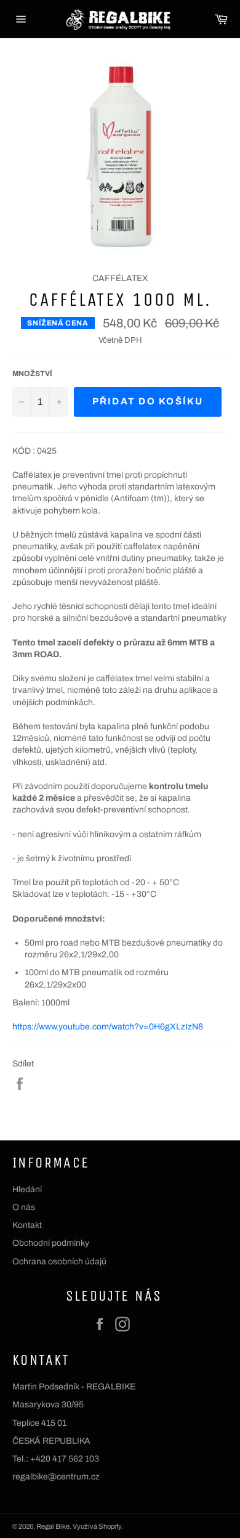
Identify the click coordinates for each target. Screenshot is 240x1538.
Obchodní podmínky (50, 1243)
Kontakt (27, 1225)
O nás (23, 1207)
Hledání (27, 1189)
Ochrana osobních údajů (59, 1261)
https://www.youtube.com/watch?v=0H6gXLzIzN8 (107, 1026)
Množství (32, 373)
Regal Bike (53, 1526)
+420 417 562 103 (64, 1458)
